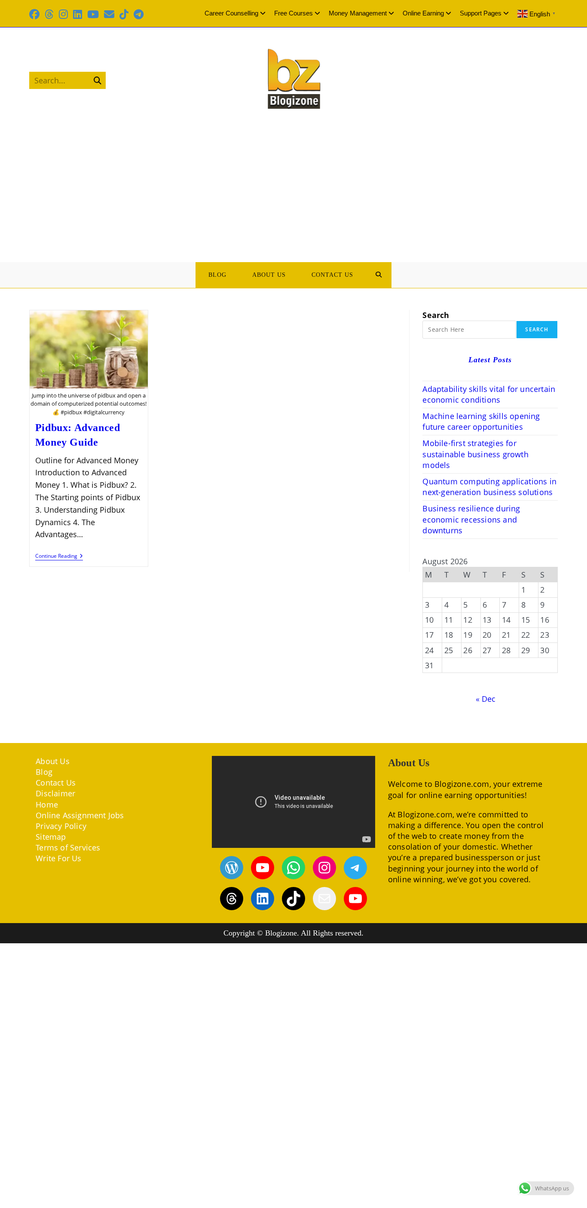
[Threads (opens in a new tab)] (49, 14)
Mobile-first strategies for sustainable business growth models (475, 454)
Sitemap (51, 837)
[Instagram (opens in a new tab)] (63, 14)
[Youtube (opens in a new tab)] (93, 14)
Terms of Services (68, 847)
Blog (44, 772)
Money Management (358, 13)
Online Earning (423, 13)
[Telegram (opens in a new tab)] (138, 14)
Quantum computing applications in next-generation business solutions (489, 486)
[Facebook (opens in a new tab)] (35, 14)
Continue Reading (59, 556)
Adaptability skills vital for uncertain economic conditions (488, 394)
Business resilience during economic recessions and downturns (471, 519)
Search (435, 315)
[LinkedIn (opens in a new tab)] (77, 14)
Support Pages (480, 13)
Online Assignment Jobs (80, 815)
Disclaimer (55, 793)
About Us (53, 761)
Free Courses (293, 13)
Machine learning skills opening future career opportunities (481, 421)
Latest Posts (490, 359)
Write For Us (58, 858)
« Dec (486, 699)
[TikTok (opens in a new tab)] (124, 14)
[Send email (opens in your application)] (109, 14)
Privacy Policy (61, 826)
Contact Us (56, 782)
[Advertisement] (293, 185)
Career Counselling (231, 13)
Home (47, 804)
